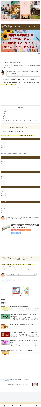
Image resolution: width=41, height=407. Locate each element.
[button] (38, 242)
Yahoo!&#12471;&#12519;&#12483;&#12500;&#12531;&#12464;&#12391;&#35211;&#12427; (16, 233)
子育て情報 (3, 299)
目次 (19, 107)
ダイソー (5, 113)
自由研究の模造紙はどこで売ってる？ (10, 109)
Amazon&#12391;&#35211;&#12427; (26, 230)
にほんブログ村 (4, 281)
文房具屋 (5, 118)
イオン (5, 116)
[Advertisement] (20, 57)
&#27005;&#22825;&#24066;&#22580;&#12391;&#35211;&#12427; (16, 230)
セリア (5, 111)
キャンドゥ (6, 115)
